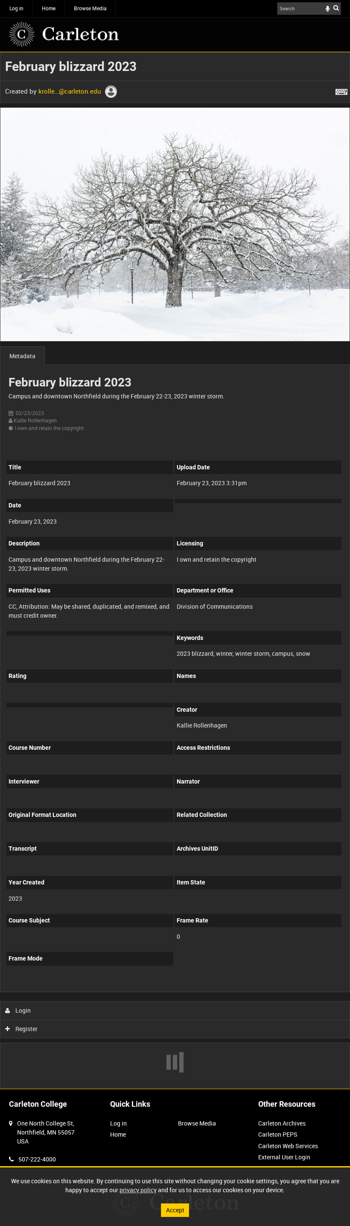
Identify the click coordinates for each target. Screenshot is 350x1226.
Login (22, 1010)
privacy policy (138, 1190)
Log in (16, 8)
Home (48, 8)
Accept (175, 1210)
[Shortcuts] (341, 90)
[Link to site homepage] (64, 34)
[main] (175, 570)
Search (336, 8)
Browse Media (90, 8)
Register (26, 1029)
